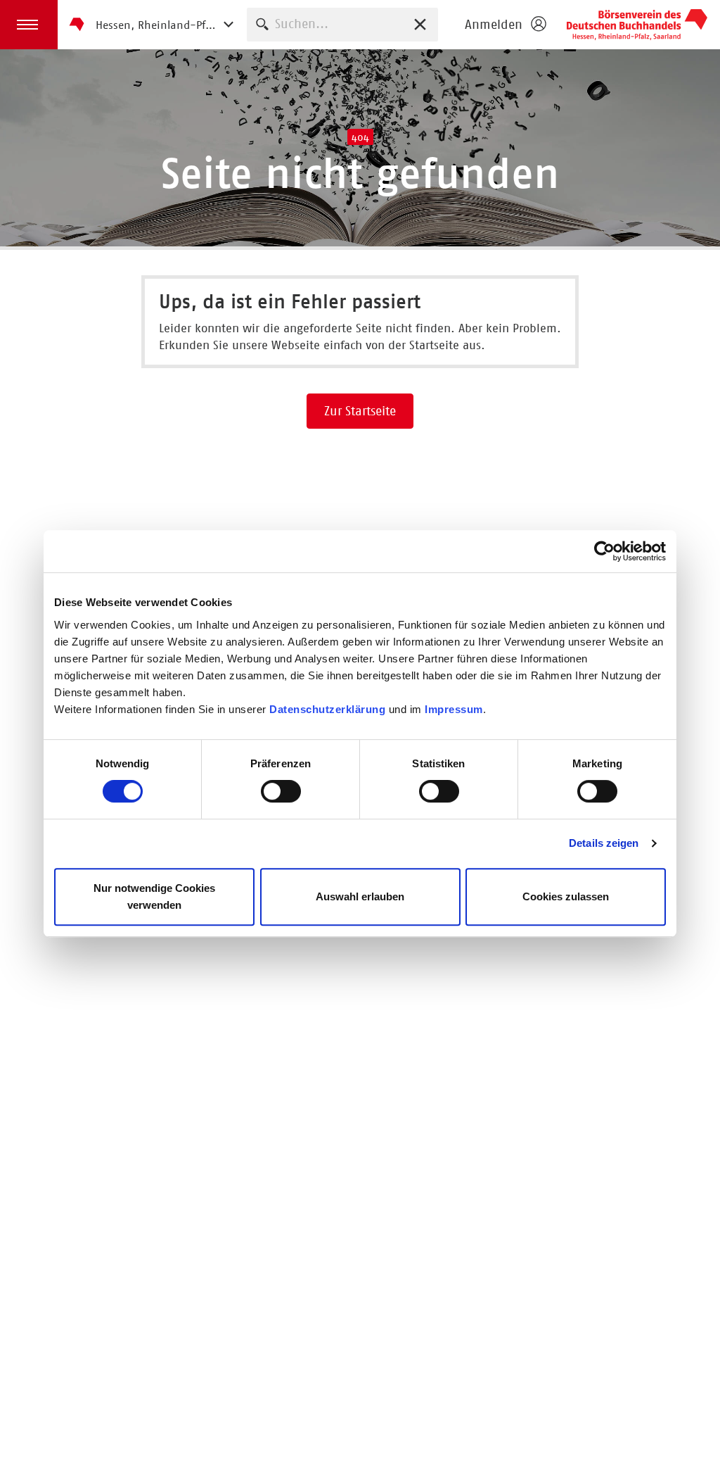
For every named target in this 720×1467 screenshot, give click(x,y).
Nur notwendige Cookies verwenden (154, 896)
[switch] (281, 791)
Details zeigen (603, 843)
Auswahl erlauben (360, 896)
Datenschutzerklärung (327, 709)
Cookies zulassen (565, 896)
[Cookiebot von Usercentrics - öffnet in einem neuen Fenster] (604, 551)
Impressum (454, 709)
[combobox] (342, 24)
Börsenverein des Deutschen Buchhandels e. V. (637, 24)
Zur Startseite (360, 411)
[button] (29, 24)
